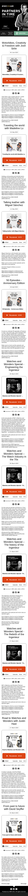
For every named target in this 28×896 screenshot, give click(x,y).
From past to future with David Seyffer (14, 807)
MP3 (13, 90)
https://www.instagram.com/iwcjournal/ (12, 116)
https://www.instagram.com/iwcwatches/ (12, 117)
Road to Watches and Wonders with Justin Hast (14, 721)
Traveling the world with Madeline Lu (14, 127)
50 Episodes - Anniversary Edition (14, 282)
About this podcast (10, 33)
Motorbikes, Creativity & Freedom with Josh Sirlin (14, 45)
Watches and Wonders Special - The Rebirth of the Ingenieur (14, 633)
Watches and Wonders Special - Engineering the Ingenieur (14, 365)
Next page (23, 883)
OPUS (22, 90)
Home (3, 33)
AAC (16, 90)
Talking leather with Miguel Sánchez (14, 204)
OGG (19, 90)
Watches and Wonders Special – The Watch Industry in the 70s (14, 455)
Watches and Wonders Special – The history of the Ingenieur (14, 543)
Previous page (6, 883)
